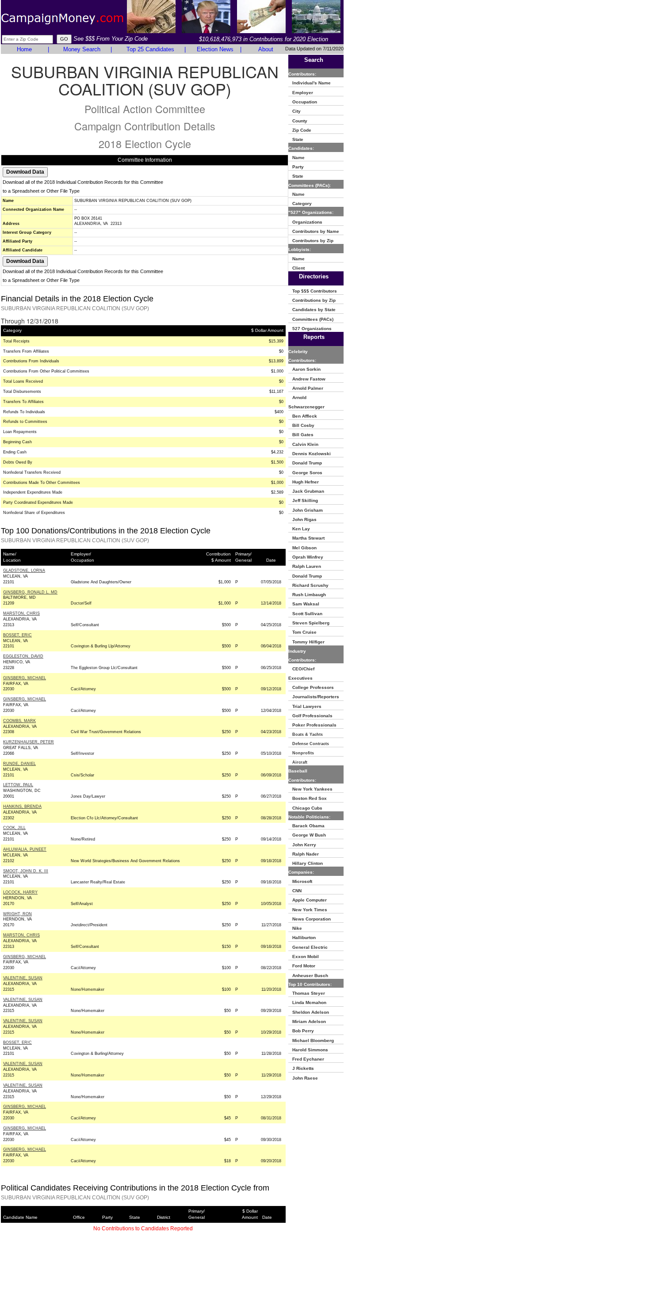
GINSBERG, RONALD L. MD (30, 592)
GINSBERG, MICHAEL (24, 678)
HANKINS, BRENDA (22, 806)
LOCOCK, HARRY (20, 892)
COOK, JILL (14, 827)
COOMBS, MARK (19, 721)
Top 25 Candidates (150, 49)
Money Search (81, 49)
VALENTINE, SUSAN (22, 978)
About (265, 49)
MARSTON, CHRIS (21, 613)
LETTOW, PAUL (18, 785)
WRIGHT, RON (17, 914)
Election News (215, 49)
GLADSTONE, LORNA (24, 570)
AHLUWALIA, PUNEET (24, 849)
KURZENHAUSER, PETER (28, 742)
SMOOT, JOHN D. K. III (25, 871)
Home (24, 49)
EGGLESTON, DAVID (23, 656)
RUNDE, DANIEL (19, 763)
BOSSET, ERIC (17, 635)
